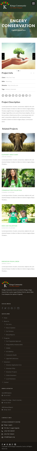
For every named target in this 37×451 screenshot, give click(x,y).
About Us (6, 321)
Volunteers (7, 362)
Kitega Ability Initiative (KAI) (14, 344)
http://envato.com (13, 85)
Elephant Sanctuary (10, 154)
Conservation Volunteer (12, 190)
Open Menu (33, 3)
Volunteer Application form (14, 365)
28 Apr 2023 (7, 409)
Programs (7, 338)
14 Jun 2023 (7, 402)
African (4, 156)
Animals (7, 89)
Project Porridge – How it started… (12, 400)
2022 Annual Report (7, 407)
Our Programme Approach (13, 341)
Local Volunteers (11, 379)
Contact (6, 382)
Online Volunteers (11, 375)
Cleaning (4, 192)
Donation (5, 228)
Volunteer (13, 89)
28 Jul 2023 (7, 395)
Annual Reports (10, 334)
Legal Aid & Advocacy (12, 358)
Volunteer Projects (11, 372)
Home (5, 318)
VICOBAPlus (9, 351)
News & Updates (10, 327)
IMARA (8, 348)
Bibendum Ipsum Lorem (10, 261)
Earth (9, 263)
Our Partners (10, 331)
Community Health (11, 355)
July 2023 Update (6, 393)
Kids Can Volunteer (9, 226)
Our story (9, 324)
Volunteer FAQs (10, 368)
